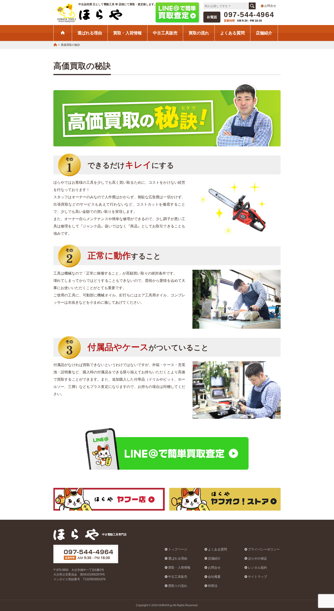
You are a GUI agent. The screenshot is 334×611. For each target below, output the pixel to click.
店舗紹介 (264, 33)
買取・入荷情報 (127, 33)
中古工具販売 (165, 33)
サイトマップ (257, 576)
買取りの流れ (177, 586)
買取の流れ (199, 33)
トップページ (177, 549)
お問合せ (270, 6)
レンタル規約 (257, 567)
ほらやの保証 (257, 558)
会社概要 (214, 576)
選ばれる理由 (89, 33)
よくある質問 (232, 33)
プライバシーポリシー (264, 549)
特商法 (212, 586)
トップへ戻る (319, 584)
